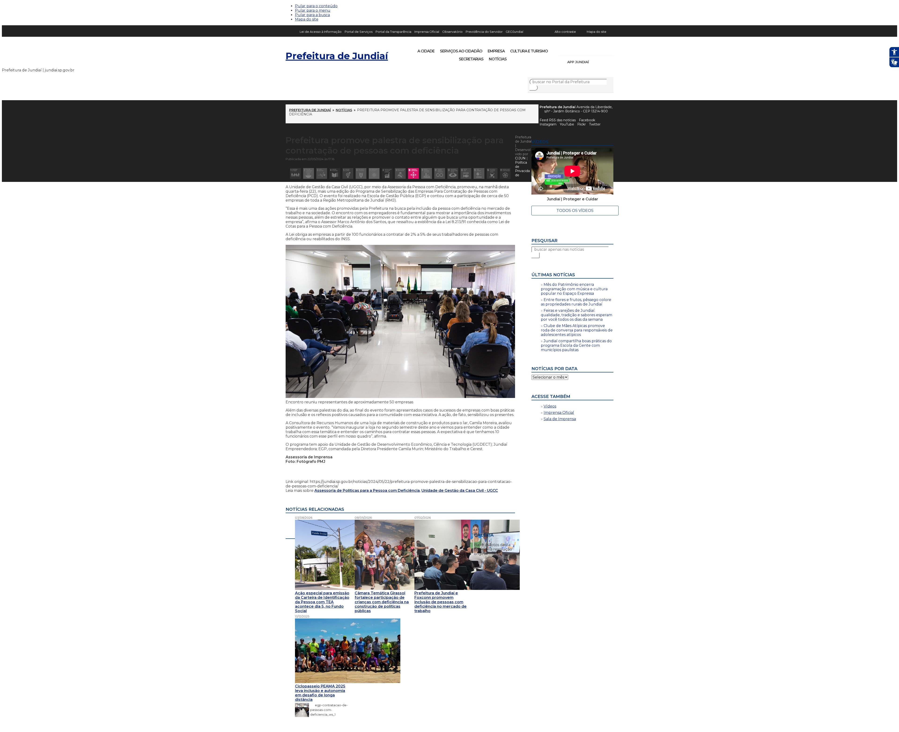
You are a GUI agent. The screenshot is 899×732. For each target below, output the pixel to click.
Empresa (496, 51)
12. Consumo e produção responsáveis (439, 173)
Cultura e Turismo (529, 51)
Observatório (452, 31)
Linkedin (594, 49)
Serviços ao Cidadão (461, 51)
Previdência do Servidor (484, 31)
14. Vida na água (466, 173)
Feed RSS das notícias (558, 120)
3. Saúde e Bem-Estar (321, 173)
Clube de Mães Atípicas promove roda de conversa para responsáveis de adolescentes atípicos (577, 330)
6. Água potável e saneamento (361, 173)
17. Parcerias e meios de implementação (505, 173)
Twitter (595, 124)
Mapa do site (306, 19)
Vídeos (550, 406)
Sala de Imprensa (560, 419)
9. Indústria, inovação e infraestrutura (400, 173)
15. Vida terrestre (479, 173)
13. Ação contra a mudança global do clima (452, 173)
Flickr (602, 49)
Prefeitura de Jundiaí (337, 56)
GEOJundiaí (514, 31)
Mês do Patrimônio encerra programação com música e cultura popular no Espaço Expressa (574, 289)
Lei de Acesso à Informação (321, 31)
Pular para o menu (312, 10)
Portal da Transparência (393, 31)
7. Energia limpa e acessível (374, 173)
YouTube (587, 49)
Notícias (498, 59)
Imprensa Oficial (426, 31)
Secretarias (471, 59)
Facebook (587, 120)
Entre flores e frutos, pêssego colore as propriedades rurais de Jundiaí (576, 302)
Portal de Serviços (358, 31)
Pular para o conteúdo (316, 6)
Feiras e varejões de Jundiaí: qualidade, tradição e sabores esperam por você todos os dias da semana (576, 315)
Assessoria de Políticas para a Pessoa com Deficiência (367, 490)
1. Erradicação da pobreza (295, 173)
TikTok (579, 49)
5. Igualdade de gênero (348, 173)
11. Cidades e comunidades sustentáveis (426, 173)
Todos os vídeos (574, 210)
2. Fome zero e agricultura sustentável (308, 173)
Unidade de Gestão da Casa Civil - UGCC (459, 490)
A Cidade (426, 51)
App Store (594, 62)
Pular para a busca (312, 15)
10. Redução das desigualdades (413, 173)
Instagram (571, 49)
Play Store (602, 62)
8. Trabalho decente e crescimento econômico (387, 173)
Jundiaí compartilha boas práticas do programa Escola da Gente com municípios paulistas (576, 345)
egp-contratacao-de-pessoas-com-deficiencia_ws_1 (329, 709)
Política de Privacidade (522, 168)
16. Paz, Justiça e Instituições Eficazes (492, 173)
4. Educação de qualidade (334, 173)
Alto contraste (565, 31)
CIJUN (520, 158)
